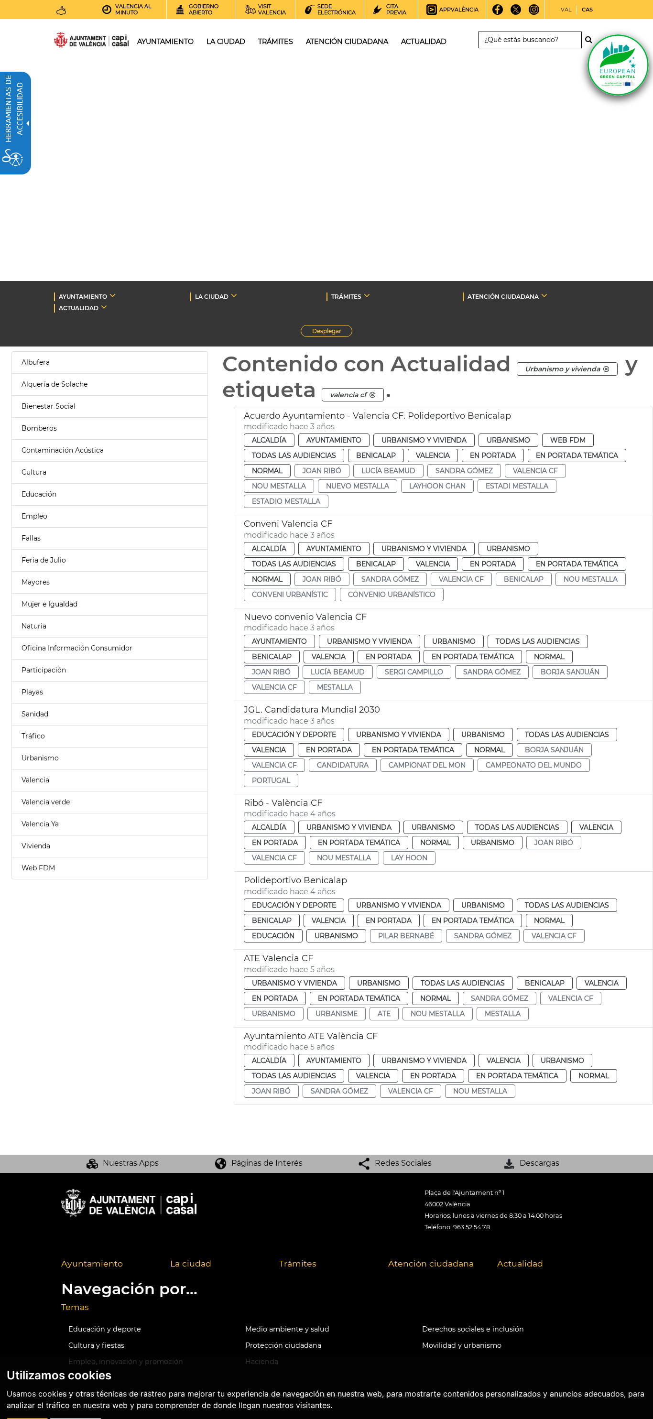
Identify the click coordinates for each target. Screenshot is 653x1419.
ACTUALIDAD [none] (78, 308)
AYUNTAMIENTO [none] (83, 296)
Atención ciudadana (431, 1263)
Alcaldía (269, 440)
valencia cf (535, 470)
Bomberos (39, 428)
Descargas (539, 1163)
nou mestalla (279, 486)
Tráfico (33, 736)
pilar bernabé (406, 936)
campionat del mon (427, 765)
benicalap (524, 579)
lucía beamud (388, 470)
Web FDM (38, 868)
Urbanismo (40, 758)
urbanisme (337, 1013)
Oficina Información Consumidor (77, 648)
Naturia (34, 626)
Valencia (35, 780)
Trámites (297, 1263)
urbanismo (273, 1013)
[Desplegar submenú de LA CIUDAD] (234, 295)
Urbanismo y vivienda (424, 440)
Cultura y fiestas (96, 1345)
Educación (39, 494)
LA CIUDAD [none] (212, 296)
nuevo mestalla (357, 486)
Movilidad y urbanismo (461, 1345)
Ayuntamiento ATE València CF (311, 1036)
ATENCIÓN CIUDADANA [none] (503, 296)
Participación (44, 670)
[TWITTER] (516, 12)
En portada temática (577, 455)
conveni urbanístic (290, 594)
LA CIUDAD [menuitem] (226, 41)
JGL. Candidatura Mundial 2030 (312, 709)
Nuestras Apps (131, 1163)
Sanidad (35, 714)
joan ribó (322, 470)
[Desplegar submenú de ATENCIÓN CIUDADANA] (544, 295)
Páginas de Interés (267, 1163)
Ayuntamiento (333, 440)
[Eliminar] (606, 369)
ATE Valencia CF (278, 958)
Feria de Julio (44, 560)
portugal (271, 780)
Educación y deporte (294, 734)
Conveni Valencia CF (288, 524)
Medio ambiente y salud (287, 1329)
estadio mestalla (286, 501)
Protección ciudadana (283, 1345)
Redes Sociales (403, 1163)
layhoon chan (437, 486)
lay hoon (409, 858)
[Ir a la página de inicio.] (74, 42)
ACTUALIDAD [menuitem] (423, 41)
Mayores (36, 582)
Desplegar (332, 332)
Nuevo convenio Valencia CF (305, 617)
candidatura (343, 765)
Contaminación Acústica (63, 450)
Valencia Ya (40, 824)
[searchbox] (530, 40)
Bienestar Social (49, 406)
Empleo (34, 516)
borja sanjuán (570, 672)
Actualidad (520, 1263)
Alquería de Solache (54, 384)
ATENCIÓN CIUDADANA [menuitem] (347, 41)
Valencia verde (46, 802)
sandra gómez (464, 470)
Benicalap (376, 455)
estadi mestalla (517, 486)
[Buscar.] (591, 39)
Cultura (34, 472)
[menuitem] (108, 1264)
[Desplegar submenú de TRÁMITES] (367, 295)
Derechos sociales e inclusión (473, 1329)
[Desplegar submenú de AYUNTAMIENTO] (112, 295)
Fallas (31, 538)
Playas (32, 692)
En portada (493, 455)
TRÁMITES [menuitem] (275, 41)
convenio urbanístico (391, 594)
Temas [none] (75, 1307)
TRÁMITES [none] (346, 296)
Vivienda (36, 846)
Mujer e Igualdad (49, 604)
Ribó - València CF (283, 803)
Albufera (36, 362)
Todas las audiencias (294, 455)
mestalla (335, 687)
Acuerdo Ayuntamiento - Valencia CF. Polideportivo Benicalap (377, 416)
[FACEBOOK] (497, 12)
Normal (267, 470)
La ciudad (190, 1263)
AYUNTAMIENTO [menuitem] (165, 41)
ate (384, 1013)
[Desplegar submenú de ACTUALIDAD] (104, 307)
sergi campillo (414, 672)
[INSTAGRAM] (534, 12)
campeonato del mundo (534, 765)
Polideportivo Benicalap (295, 880)
